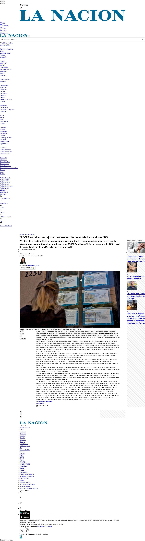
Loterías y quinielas (6, 138)
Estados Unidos (5, 79)
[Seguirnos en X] (21, 498)
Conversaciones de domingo (9, 168)
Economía (30, 234)
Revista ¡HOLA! (4, 180)
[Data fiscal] (21, 538)
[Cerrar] (29, 36)
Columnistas (4, 107)
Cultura (2, 91)
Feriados (2, 136)
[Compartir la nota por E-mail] (25, 339)
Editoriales (3, 105)
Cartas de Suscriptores (7, 109)
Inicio (3, 23)
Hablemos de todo (6, 99)
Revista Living (4, 184)
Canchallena (4, 121)
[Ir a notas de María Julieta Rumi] (70, 260)
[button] (72, 130)
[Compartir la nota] (21, 334)
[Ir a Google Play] (25, 514)
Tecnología (3, 132)
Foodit (4, 28)
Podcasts (3, 140)
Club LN (4, 31)
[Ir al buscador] (21, 8)
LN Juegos (3, 128)
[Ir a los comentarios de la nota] (23, 331)
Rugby (2, 117)
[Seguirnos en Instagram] (21, 503)
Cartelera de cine (5, 150)
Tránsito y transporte (6, 49)
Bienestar (3, 95)
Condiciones (41, 526)
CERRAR (2, 1)
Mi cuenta (5, 33)
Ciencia (2, 97)
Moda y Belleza (4, 142)
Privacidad (48, 526)
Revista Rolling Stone (6, 186)
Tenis (1, 119)
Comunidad (3, 93)
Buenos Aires (4, 85)
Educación (3, 89)
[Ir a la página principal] (72, 20)
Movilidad (3, 71)
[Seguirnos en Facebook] (21, 493)
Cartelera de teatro (6, 152)
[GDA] (24, 532)
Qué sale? (3, 148)
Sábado (2, 170)
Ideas (1, 172)
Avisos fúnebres (5, 162)
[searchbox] (72, 39)
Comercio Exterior (5, 69)
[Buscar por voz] (142, 39)
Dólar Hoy (3, 63)
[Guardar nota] (21, 331)
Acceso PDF (3, 158)
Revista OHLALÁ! (5, 178)
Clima (2, 51)
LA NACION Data (5, 53)
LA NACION (23, 234)
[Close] (21, 412)
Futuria (2, 61)
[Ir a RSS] (21, 508)
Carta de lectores (5, 166)
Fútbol (2, 115)
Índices (2, 73)
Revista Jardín (4, 188)
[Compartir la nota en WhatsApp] (23, 334)
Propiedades (4, 67)
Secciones (5, 26)
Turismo (2, 130)
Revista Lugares (5, 182)
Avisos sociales (4, 164)
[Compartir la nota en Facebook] (21, 339)
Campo (2, 65)
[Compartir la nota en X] (23, 339)
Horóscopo (3, 134)
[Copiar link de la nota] (21, 336)
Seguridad (3, 87)
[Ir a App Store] (25, 518)
